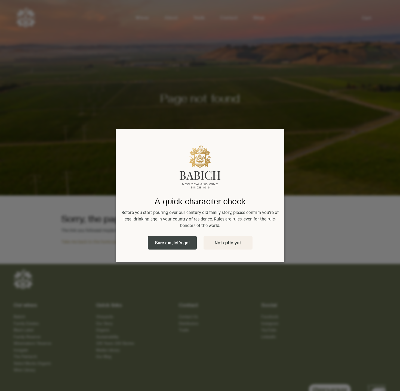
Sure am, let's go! (172, 242)
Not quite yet (228, 242)
